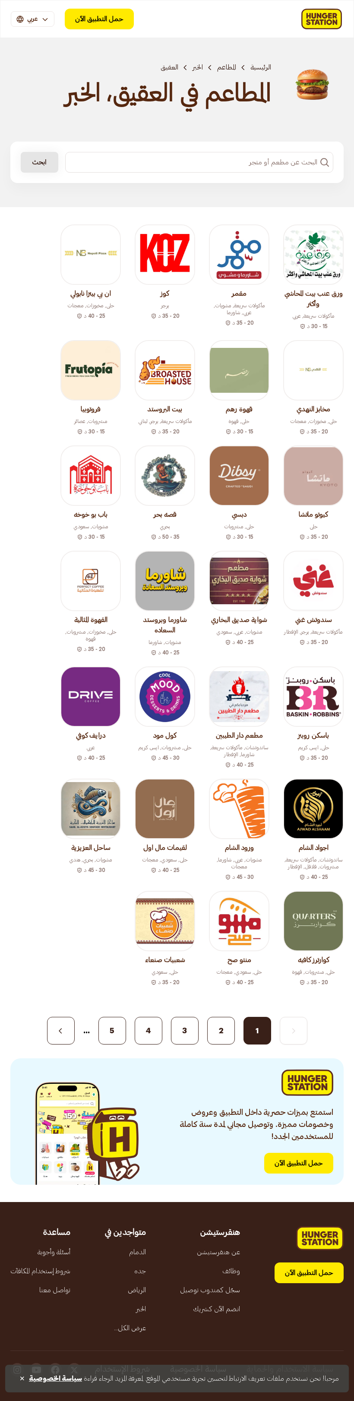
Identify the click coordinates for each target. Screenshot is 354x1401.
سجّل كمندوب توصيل (210, 1290)
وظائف (231, 1271)
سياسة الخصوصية (55, 1378)
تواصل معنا (54, 1290)
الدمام (137, 1252)
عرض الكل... (130, 1328)
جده (140, 1271)
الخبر (198, 67)
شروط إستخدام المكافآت (40, 1271)
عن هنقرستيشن (218, 1252)
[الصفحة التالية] (61, 1030)
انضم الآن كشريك (216, 1309)
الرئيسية (260, 67)
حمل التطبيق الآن (99, 19)
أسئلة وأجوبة (54, 1252)
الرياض (137, 1290)
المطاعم (226, 67)
